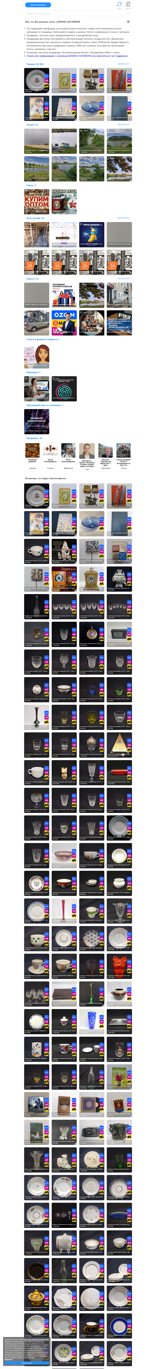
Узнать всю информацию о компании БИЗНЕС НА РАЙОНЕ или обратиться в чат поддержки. (77, 56)
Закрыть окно (27, 1363)
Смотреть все (124, 64)
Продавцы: (34, 438)
